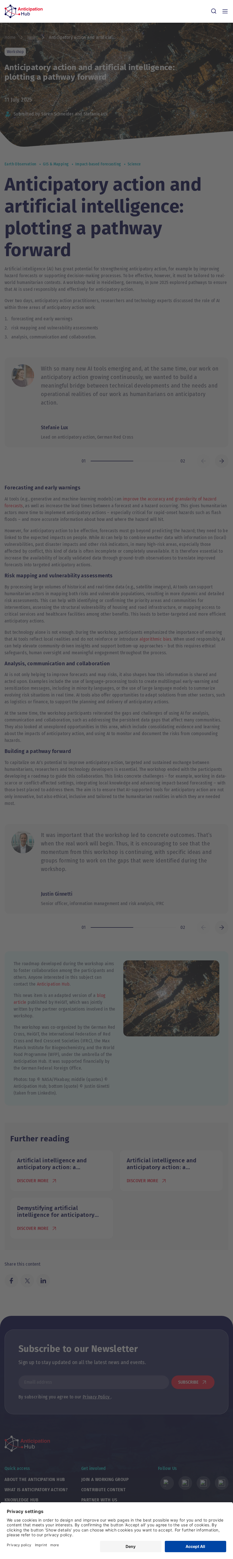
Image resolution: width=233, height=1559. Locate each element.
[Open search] (213, 11)
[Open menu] (225, 11)
